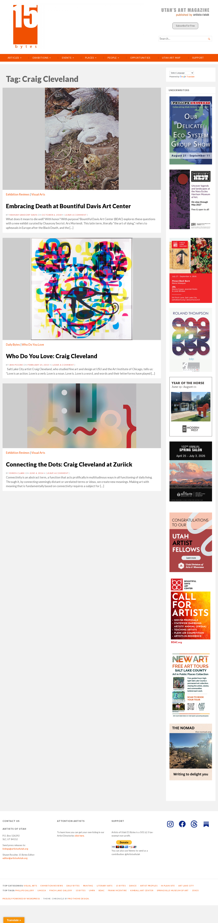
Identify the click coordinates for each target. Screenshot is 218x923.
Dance (133, 886)
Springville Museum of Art (173, 890)
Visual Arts (38, 194)
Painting (88, 886)
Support (198, 57)
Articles (13, 57)
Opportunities (140, 57)
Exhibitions (40, 57)
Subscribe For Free (185, 25)
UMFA (92, 890)
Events (67, 57)
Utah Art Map (171, 57)
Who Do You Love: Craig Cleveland (51, 355)
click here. (79, 835)
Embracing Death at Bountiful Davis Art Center (68, 205)
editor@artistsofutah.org (15, 858)
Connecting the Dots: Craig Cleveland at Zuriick (69, 464)
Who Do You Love (33, 344)
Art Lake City (186, 886)
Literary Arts (105, 886)
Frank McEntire (117, 890)
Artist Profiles (149, 886)
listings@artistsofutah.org (15, 848)
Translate (190, 77)
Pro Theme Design (78, 898)
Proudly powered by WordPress (21, 898)
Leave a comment (76, 215)
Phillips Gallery (24, 890)
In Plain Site (168, 886)
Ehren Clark (17, 473)
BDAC (102, 890)
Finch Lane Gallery (60, 890)
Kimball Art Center (141, 890)
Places (89, 57)
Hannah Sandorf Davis (23, 215)
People (112, 57)
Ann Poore (16, 365)
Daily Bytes (13, 344)
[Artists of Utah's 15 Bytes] (76, 26)
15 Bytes (121, 886)
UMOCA (41, 890)
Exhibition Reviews (17, 194)
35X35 (195, 890)
